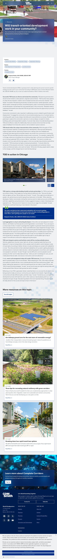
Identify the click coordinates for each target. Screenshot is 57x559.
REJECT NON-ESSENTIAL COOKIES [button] (28, 554)
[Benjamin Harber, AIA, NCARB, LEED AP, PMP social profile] (13, 80)
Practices (20, 512)
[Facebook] (4, 516)
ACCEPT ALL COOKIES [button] (28, 551)
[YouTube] (12, 520)
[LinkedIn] (8, 520)
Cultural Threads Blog (42, 516)
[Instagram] (8, 516)
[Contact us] (48, 3)
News (38, 522)
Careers (38, 512)
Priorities (20, 516)
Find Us (38, 519)
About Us (39, 509)
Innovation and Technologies (25, 522)
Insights (20, 531)
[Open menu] (6, 3)
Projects (20, 519)
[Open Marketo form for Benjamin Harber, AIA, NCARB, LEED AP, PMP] (9, 80)
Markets (20, 509)
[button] (56, 535)
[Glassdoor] (4, 520)
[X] (12, 516)
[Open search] (51, 3)
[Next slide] (52, 185)
